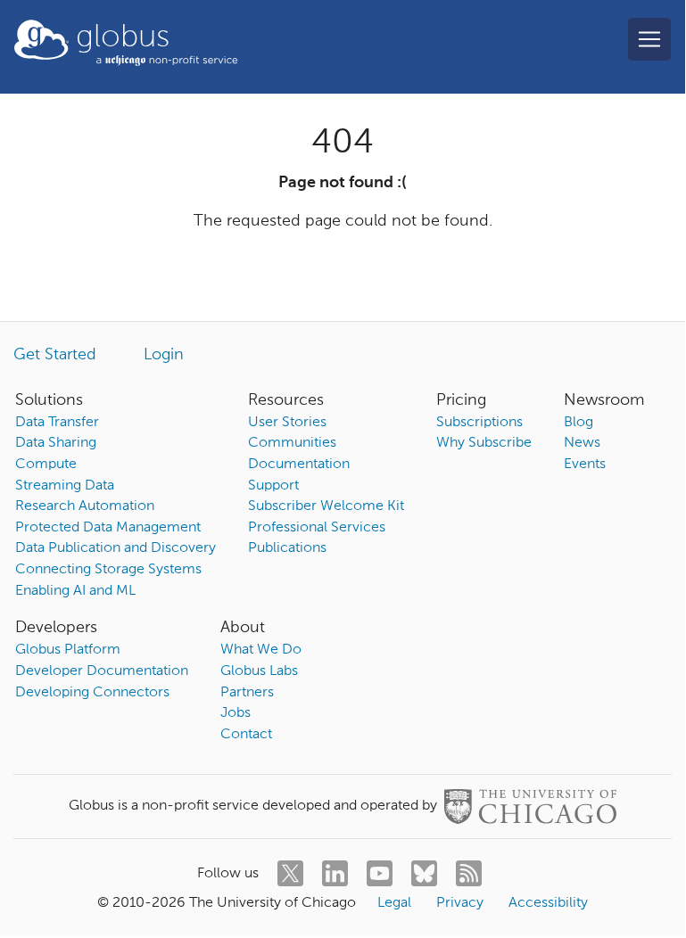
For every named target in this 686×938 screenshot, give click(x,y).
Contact (246, 735)
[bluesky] (424, 873)
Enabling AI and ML (75, 591)
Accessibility (548, 903)
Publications (287, 548)
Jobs (235, 713)
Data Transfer (57, 423)
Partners (247, 693)
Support (273, 486)
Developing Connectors (92, 693)
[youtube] (380, 873)
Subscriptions (479, 423)
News (582, 443)
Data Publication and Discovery (115, 548)
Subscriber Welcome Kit (326, 506)
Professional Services (316, 528)
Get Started (54, 355)
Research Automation (84, 506)
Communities (292, 443)
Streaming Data (64, 486)
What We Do (261, 650)
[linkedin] (335, 873)
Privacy (460, 903)
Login (164, 355)
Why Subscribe (484, 443)
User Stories (287, 423)
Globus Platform (67, 650)
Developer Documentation (101, 671)
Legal (394, 903)
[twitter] (290, 873)
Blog (578, 423)
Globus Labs (259, 671)
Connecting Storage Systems (108, 570)
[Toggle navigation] (649, 39)
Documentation (299, 464)
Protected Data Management (108, 528)
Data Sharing (55, 443)
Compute (46, 464)
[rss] (469, 873)
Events (585, 464)
